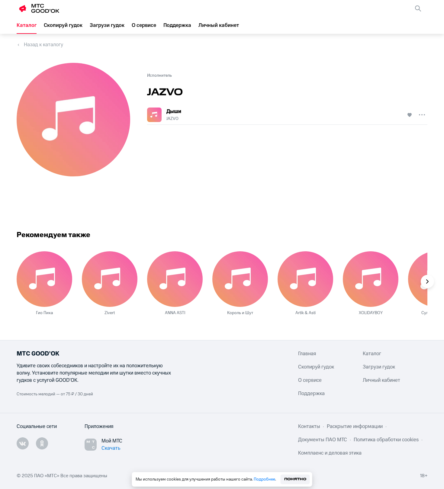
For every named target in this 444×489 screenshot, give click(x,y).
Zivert (110, 312)
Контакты (309, 426)
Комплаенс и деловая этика (330, 453)
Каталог (27, 25)
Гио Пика (44, 312)
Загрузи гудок (107, 25)
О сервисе (144, 25)
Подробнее (264, 479)
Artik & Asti (305, 312)
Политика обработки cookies (386, 440)
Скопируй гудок (63, 25)
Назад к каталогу (43, 45)
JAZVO (172, 118)
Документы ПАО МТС (322, 440)
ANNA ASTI (175, 312)
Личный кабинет (218, 25)
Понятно (295, 479)
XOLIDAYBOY (371, 312)
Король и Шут (240, 312)
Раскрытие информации (355, 426)
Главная (307, 354)
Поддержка (177, 25)
